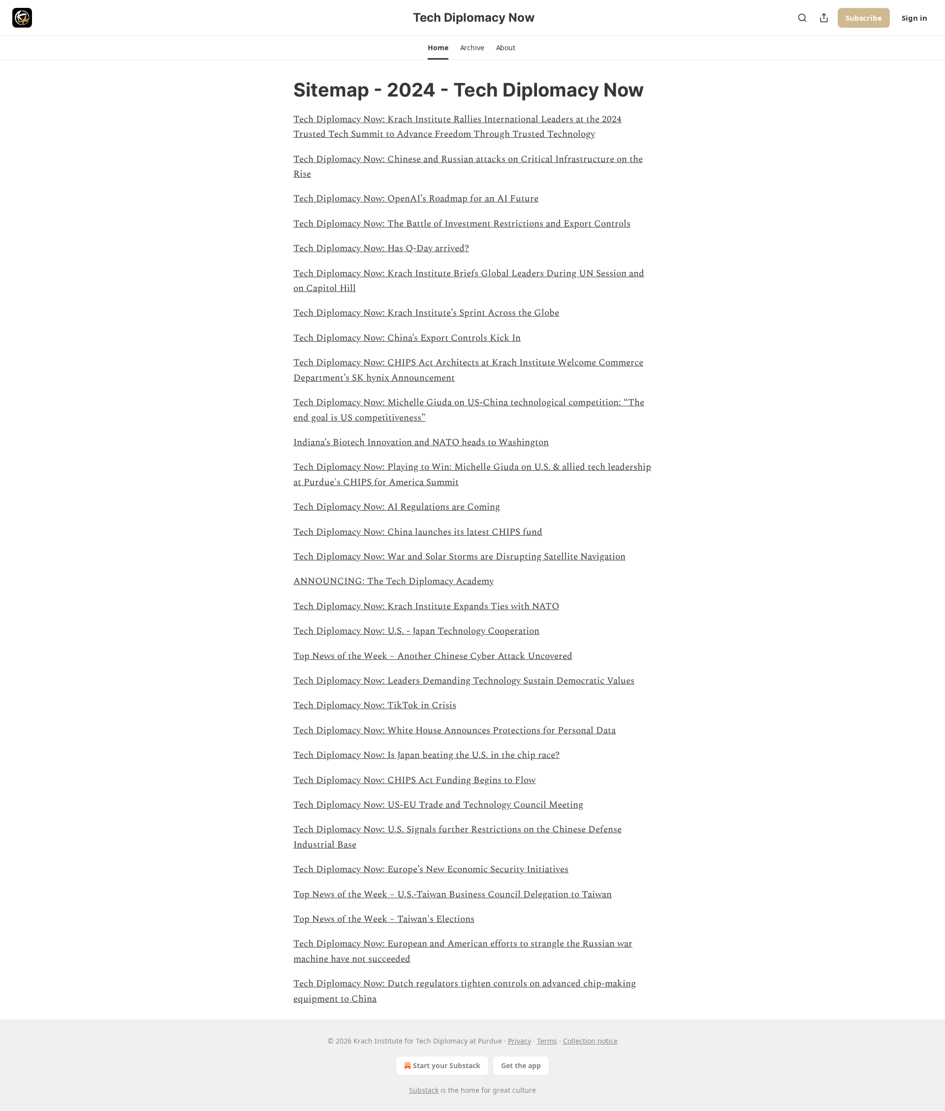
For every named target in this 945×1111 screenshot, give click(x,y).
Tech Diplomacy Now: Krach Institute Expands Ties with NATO (426, 606)
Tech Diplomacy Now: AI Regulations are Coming (396, 507)
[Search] (802, 18)
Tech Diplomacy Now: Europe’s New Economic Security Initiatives (430, 869)
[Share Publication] (824, 18)
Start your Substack (446, 1065)
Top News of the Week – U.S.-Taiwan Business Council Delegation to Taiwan (452, 894)
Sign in (914, 18)
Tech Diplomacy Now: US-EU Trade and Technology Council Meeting (438, 805)
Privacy (519, 1041)
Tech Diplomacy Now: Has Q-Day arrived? (381, 248)
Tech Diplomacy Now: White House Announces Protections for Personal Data (454, 730)
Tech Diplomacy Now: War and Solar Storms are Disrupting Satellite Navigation (459, 557)
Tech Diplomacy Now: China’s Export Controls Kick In (407, 338)
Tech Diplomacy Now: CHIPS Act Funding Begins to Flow (414, 780)
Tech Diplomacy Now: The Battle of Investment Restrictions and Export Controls (461, 224)
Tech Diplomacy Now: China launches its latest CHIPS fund (417, 532)
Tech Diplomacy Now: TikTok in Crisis (374, 705)
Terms (547, 1041)
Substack (424, 1090)
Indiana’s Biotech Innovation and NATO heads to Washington (421, 442)
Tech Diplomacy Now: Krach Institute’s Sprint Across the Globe (426, 313)
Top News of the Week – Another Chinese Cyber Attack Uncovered (432, 656)
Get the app (521, 1065)
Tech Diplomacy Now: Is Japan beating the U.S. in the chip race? (426, 755)
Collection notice (590, 1041)
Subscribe (864, 18)
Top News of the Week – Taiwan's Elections (383, 919)
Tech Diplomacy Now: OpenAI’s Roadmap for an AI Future (415, 199)
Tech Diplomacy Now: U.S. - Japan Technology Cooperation (416, 631)
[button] (438, 48)
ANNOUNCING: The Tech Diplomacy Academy (393, 581)
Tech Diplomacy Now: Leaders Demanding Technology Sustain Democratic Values (463, 681)
